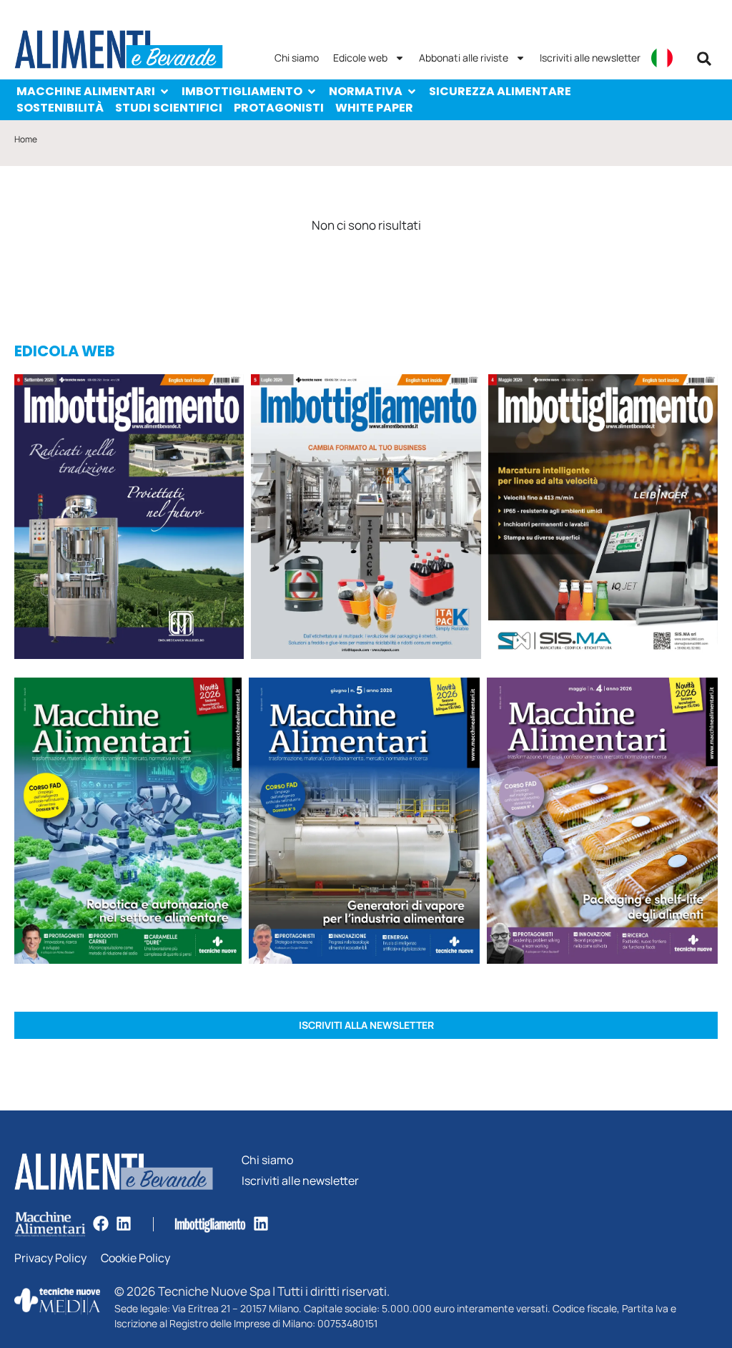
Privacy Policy (50, 1258)
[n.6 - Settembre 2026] (129, 519)
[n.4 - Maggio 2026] (603, 519)
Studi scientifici (168, 107)
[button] (704, 58)
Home (25, 139)
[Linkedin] (124, 1223)
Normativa (365, 91)
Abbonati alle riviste (463, 57)
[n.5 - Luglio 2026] (365, 519)
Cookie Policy (135, 1258)
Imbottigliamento (242, 91)
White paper (374, 107)
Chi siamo (296, 57)
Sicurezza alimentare (500, 91)
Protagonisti (279, 107)
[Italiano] (662, 58)
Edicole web (360, 57)
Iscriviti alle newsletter (590, 57)
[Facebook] (101, 1223)
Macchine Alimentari (85, 91)
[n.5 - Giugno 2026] (364, 823)
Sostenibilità (60, 107)
